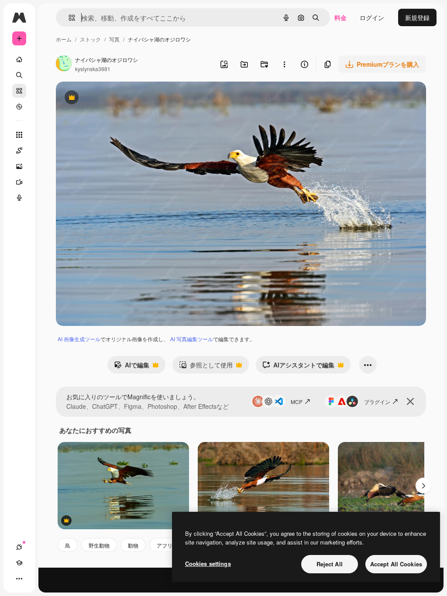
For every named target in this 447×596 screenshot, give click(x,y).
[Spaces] (19, 151)
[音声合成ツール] (19, 198)
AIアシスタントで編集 (298, 366)
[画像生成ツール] (19, 166)
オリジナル (116, 98)
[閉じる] (410, 401)
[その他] (19, 579)
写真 (114, 39)
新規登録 (417, 17)
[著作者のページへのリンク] (64, 64)
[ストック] (19, 91)
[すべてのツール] (19, 135)
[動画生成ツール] (19, 182)
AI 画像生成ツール (79, 339)
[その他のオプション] (284, 64)
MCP (297, 401)
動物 (133, 545)
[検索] (19, 75)
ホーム (64, 39)
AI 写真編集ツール (191, 339)
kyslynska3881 (92, 68)
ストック (90, 39)
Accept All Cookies (396, 564)
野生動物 (99, 545)
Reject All (329, 564)
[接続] (19, 547)
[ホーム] (19, 59)
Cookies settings (208, 563)
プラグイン (377, 401)
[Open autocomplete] (68, 17)
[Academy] (19, 563)
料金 (340, 17)
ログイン (372, 17)
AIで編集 (131, 366)
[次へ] (423, 485)
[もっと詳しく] (19, 106)
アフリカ (167, 545)
